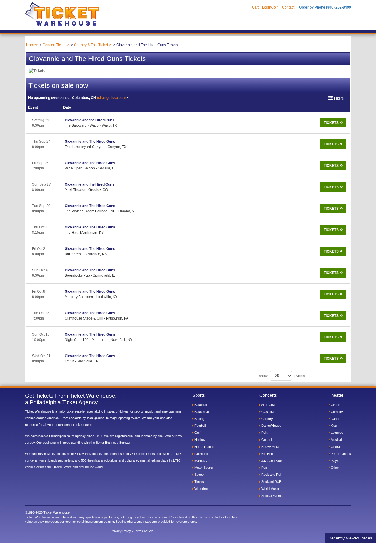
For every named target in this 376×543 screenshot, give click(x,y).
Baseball (200, 404)
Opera (335, 446)
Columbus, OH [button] (77, 98)
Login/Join (270, 7)
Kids (333, 425)
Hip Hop (267, 453)
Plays (334, 461)
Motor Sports (203, 467)
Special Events (272, 495)
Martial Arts (202, 461)
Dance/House (271, 425)
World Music (270, 488)
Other (334, 467)
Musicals (336, 439)
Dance (335, 419)
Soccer (199, 474)
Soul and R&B (271, 481)
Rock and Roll (271, 474)
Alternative (268, 404)
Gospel (266, 439)
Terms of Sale (144, 531)
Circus (335, 404)
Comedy (336, 411)
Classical (267, 411)
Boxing (199, 419)
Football (200, 425)
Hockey (200, 439)
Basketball (201, 411)
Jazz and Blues (272, 461)
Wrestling (201, 488)
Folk (264, 432)
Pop (264, 467)
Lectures (336, 432)
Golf (197, 432)
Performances (340, 453)
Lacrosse (201, 453)
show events (282, 376)
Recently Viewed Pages (350, 538)
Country (267, 419)
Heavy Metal (270, 446)
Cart (255, 7)
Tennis (199, 481)
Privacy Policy (121, 531)
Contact (288, 7)
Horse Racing (204, 446)
